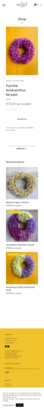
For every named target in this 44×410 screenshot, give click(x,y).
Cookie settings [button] (8, 405)
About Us (7, 384)
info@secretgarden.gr (11, 338)
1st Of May (15, 81)
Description (22, 119)
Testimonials (8, 385)
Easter (22, 81)
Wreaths (9, 81)
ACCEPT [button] (19, 405)
